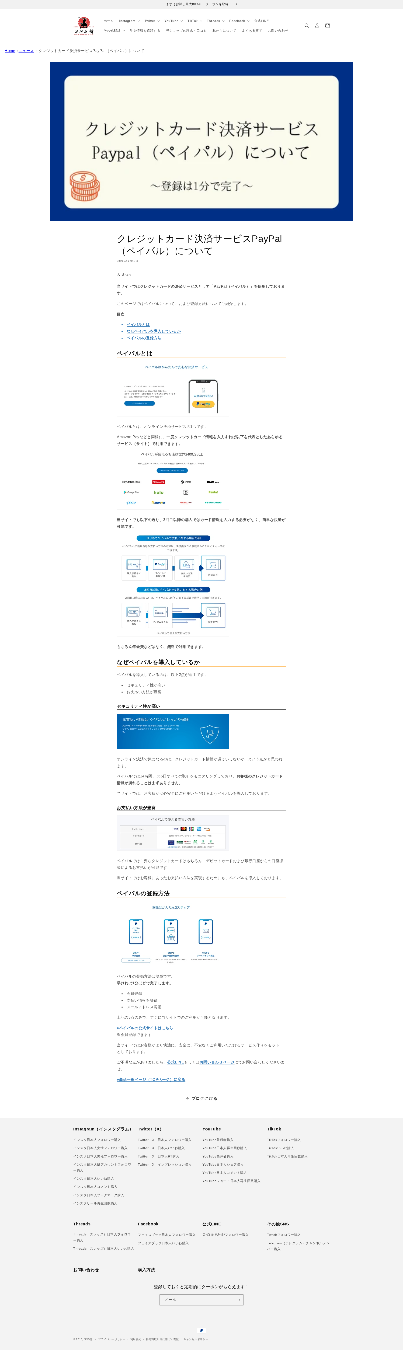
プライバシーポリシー (111, 1339)
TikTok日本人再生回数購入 (287, 1156)
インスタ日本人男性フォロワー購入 (100, 1156)
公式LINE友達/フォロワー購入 (225, 1235)
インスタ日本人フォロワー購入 (97, 1140)
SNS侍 (88, 1339)
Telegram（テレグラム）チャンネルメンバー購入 (298, 1246)
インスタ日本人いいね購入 (93, 1178)
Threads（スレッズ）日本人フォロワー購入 (102, 1237)
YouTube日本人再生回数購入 (224, 1148)
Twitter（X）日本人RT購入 (158, 1156)
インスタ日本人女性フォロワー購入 (100, 1148)
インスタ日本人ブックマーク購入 (98, 1195)
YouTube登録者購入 (217, 1140)
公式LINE (175, 1062)
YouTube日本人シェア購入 (223, 1164)
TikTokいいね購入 (280, 1148)
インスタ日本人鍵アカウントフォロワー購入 (102, 1167)
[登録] (238, 1299)
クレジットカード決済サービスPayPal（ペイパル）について (91, 51)
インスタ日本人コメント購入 (95, 1187)
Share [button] (127, 274)
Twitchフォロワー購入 (284, 1235)
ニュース (26, 51)
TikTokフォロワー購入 (284, 1140)
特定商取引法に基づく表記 (162, 1339)
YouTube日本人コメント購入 (224, 1173)
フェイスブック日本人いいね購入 (163, 1243)
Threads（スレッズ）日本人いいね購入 (103, 1248)
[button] (129, 21)
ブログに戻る (204, 1098)
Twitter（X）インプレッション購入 (165, 1164)
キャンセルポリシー (196, 1339)
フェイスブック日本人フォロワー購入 (167, 1235)
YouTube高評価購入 (217, 1156)
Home (10, 51)
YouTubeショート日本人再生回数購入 (231, 1181)
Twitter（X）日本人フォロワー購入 (165, 1140)
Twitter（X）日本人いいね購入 (161, 1148)
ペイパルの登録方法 (144, 338)
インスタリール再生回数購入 (95, 1203)
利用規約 (135, 1339)
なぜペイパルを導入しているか (154, 331)
